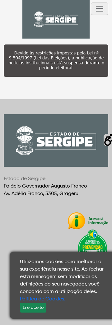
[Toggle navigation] (99, 8)
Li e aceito (33, 307)
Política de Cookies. (42, 299)
